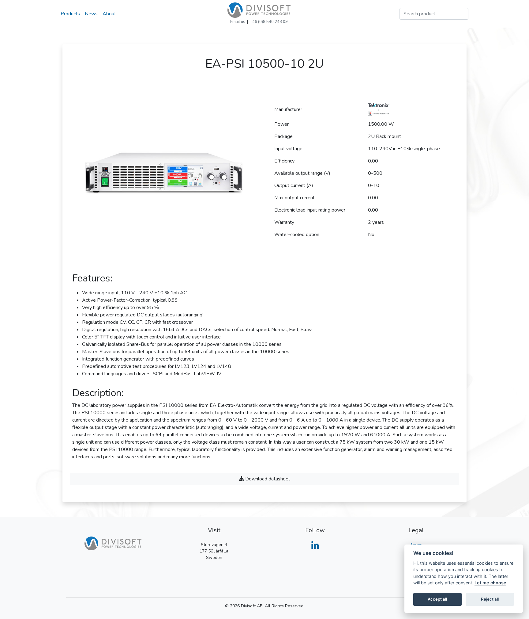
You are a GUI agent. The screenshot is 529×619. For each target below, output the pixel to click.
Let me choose (490, 583)
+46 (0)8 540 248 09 (269, 22)
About (109, 13)
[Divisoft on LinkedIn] (315, 547)
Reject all (490, 599)
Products (70, 13)
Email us (237, 22)
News (91, 13)
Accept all (437, 599)
